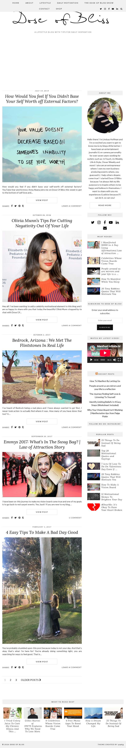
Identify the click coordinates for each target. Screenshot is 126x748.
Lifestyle (45, 3)
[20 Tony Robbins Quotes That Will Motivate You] (93, 291)
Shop (59, 9)
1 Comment (75, 518)
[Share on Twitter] (16, 206)
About (29, 3)
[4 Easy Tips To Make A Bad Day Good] (42, 643)
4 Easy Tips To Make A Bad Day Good (42, 532)
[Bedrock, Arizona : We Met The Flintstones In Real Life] (42, 402)
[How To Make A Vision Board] (93, 487)
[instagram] (105, 9)
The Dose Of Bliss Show (99, 3)
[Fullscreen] (119, 359)
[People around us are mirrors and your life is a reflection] (93, 271)
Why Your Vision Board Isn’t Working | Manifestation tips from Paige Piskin (105, 413)
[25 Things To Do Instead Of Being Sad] (93, 442)
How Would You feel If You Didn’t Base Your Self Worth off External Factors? (42, 98)
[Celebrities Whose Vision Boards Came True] (93, 260)
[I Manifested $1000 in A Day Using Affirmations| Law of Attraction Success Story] (93, 244)
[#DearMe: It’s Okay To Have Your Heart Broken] (93, 507)
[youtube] (113, 9)
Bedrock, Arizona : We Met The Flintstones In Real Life (42, 342)
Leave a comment (72, 206)
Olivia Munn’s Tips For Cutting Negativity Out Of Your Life (42, 223)
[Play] (91, 359)
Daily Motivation (67, 3)
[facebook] (109, 9)
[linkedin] (117, 222)
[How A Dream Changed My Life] (93, 713)
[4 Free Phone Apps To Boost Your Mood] (73, 713)
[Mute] (114, 359)
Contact (44, 9)
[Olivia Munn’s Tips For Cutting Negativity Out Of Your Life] (42, 301)
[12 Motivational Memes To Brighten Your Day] (93, 496)
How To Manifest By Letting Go (105, 381)
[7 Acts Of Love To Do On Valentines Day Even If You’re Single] (93, 466)
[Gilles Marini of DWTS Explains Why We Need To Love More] (33, 713)
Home (15, 3)
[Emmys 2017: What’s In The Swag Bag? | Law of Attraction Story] (42, 496)
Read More (105, 205)
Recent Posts (106, 374)
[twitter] (101, 9)
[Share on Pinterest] (20, 206)
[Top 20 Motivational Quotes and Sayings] (93, 453)
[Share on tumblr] (23, 206)
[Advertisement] (63, 62)
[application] (105, 353)
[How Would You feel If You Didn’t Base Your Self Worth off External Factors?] (42, 181)
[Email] (105, 228)
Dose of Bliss (63, 20)
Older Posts (30, 680)
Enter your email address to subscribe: (105, 312)
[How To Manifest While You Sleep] (93, 281)
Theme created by (111, 744)
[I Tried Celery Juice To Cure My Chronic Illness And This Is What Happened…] (12, 713)
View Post (42, 200)
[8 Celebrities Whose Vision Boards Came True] (53, 713)
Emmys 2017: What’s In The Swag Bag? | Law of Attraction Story (42, 444)
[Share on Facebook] (12, 206)
